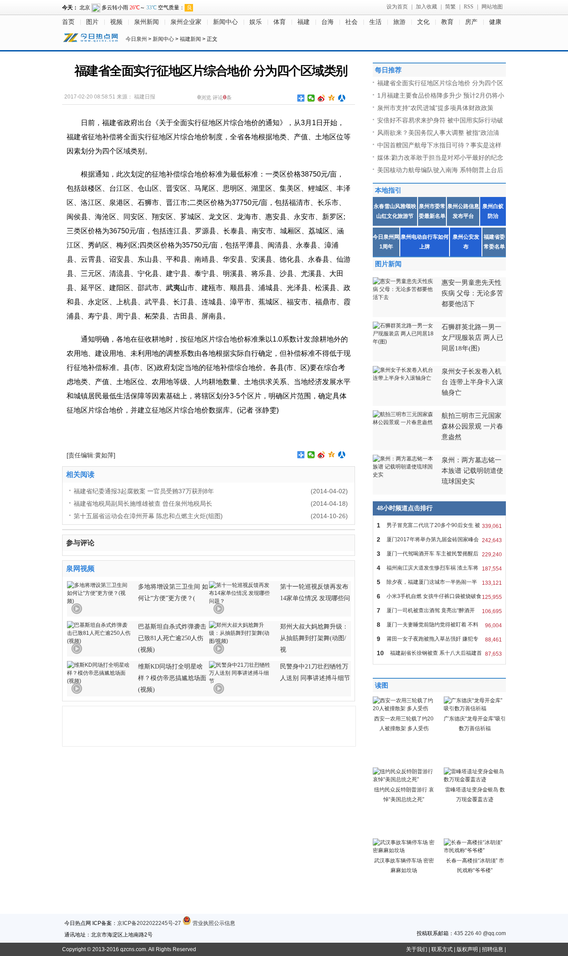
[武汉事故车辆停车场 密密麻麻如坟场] (404, 850)
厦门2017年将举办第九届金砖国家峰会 (439, 539)
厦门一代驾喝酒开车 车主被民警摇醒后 (439, 554)
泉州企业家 (185, 22)
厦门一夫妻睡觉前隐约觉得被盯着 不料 (439, 625)
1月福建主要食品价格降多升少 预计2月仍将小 (440, 95)
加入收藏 (426, 7)
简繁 (450, 7)
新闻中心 (225, 22)
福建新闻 (190, 39)
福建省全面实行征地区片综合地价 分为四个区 (440, 83)
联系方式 (442, 949)
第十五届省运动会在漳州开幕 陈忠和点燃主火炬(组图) (148, 515)
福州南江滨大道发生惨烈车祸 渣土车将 (439, 568)
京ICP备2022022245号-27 (149, 923)
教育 (447, 22)
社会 (351, 22)
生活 (375, 22)
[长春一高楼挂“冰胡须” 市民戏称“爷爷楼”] (475, 850)
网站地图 (492, 7)
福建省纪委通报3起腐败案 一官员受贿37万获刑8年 (144, 491)
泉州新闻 (146, 22)
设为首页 (397, 7)
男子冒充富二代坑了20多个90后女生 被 (439, 525)
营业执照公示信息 (213, 923)
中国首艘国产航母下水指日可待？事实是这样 (439, 145)
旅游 (399, 22)
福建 (303, 22)
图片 (92, 22)
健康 (495, 22)
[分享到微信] (311, 98)
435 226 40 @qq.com (480, 933)
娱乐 (255, 22)
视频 (116, 22)
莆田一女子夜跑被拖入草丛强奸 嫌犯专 (439, 639)
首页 (68, 22)
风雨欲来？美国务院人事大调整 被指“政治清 (438, 132)
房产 (471, 22)
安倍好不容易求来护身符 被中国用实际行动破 (440, 120)
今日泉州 (136, 39)
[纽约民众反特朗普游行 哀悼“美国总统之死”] (404, 779)
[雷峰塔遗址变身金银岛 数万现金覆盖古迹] (475, 779)
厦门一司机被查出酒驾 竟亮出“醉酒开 (439, 610)
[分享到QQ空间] (331, 98)
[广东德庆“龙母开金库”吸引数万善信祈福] (475, 708)
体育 (279, 22)
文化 (423, 22)
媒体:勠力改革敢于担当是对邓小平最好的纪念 (440, 157)
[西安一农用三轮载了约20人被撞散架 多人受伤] (404, 708)
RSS (468, 7)
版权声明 (467, 949)
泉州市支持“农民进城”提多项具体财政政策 (435, 107)
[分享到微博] (321, 98)
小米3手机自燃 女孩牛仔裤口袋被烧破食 (439, 596)
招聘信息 (492, 949)
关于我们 (416, 949)
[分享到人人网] (342, 98)
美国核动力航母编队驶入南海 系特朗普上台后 (440, 169)
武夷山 (176, 287)
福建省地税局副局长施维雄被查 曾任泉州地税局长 (143, 503)
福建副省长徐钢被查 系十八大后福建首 (439, 653)
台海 (327, 22)
